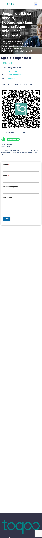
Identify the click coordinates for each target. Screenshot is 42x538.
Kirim (7, 219)
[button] (35, 4)
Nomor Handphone (11, 187)
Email (6, 176)
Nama (6, 165)
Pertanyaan (8, 198)
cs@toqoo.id (10, 79)
